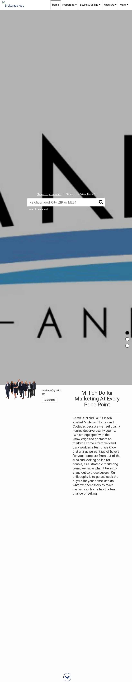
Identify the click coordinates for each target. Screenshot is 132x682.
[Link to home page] (14, 5)
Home (55, 4)
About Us (110, 6)
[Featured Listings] (127, 339)
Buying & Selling (90, 6)
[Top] (127, 333)
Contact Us (49, 400)
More (124, 6)
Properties (69, 6)
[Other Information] (127, 346)
